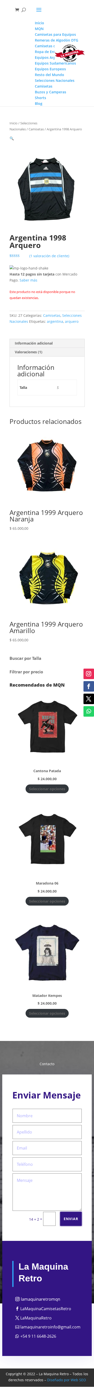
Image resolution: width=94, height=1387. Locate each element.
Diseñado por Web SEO (66, 1379)
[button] (12, 138)
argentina (55, 321)
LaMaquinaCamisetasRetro (45, 1308)
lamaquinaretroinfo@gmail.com (50, 1327)
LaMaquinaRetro (36, 1318)
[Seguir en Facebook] (88, 686)
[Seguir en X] (88, 699)
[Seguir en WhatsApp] (88, 711)
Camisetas (36, 129)
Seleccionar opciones (47, 788)
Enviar (71, 1218)
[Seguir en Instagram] (88, 674)
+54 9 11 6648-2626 (38, 1336)
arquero (71, 321)
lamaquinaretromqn (40, 1299)
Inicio (14, 123)
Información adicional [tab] (34, 343)
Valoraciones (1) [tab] (28, 352)
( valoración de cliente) (49, 255)
